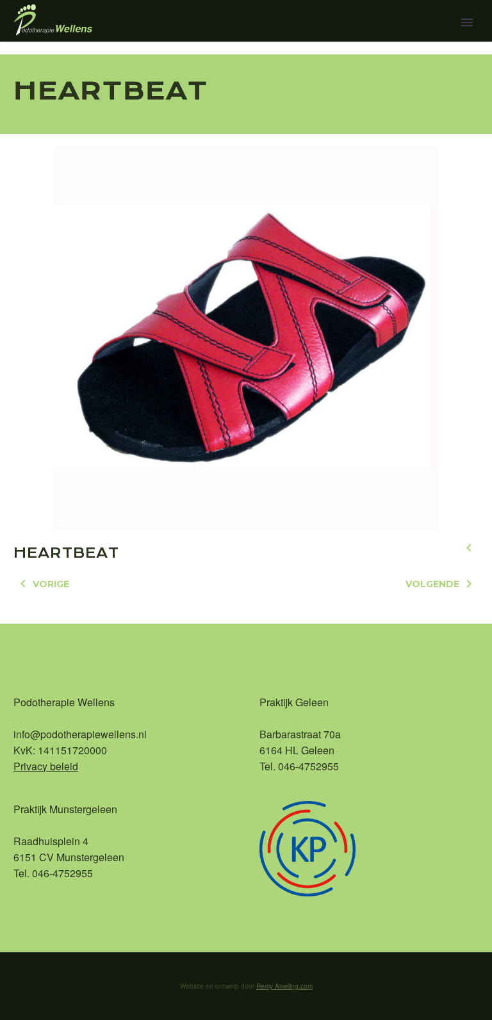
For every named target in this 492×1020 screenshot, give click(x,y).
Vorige (51, 584)
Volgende (432, 584)
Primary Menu (467, 22)
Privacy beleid (45, 766)
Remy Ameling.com (284, 986)
